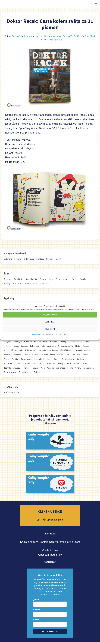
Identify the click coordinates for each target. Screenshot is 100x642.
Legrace (38, 36)
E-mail (36, 619)
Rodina (7, 359)
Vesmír (70, 368)
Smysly (56, 359)
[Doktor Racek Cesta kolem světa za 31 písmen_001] (50, 230)
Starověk (26, 363)
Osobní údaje (50, 550)
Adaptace (8, 279)
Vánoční (50, 368)
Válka (43, 368)
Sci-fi (35, 283)
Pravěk (60, 354)
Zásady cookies (36, 334)
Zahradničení (88, 368)
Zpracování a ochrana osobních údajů (55, 334)
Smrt (49, 359)
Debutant (28, 36)
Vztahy (78, 368)
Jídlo (87, 341)
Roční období (39, 359)
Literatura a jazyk (52, 36)
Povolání (44, 354)
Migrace (86, 346)
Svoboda (76, 363)
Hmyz (45, 341)
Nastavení (50, 329)
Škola (85, 363)
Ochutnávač (29, 259)
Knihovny (7, 346)
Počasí (27, 354)
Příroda (85, 354)
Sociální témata (68, 359)
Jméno (36, 599)
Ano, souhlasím (50, 314)
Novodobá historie (82, 350)
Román (28, 283)
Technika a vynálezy (12, 368)
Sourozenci (8, 363)
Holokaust (54, 341)
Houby (63, 341)
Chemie (72, 341)
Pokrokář (67, 36)
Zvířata (58, 39)
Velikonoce (60, 368)
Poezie (74, 279)
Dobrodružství (31, 279)
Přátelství (76, 354)
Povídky (7, 283)
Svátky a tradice (64, 363)
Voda (6, 350)
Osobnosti (18, 354)
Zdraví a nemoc (10, 372)
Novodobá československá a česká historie (55, 350)
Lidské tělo (34, 346)
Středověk (51, 363)
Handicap (28, 341)
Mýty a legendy (16, 350)
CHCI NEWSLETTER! (50, 632)
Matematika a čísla (65, 346)
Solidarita (80, 359)
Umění (35, 368)
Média (77, 346)
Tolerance (26, 368)
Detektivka (18, 279)
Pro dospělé (18, 283)
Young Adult (44, 283)
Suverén (49, 259)
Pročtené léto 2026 (11, 392)
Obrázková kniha (62, 279)
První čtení (90, 36)
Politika (35, 354)
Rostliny (15, 359)
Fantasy (43, 279)
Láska (16, 346)
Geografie (8, 341)
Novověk (7, 354)
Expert (58, 259)
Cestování (17, 36)
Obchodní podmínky (50, 554)
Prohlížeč (78, 36)
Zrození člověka (25, 372)
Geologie (18, 341)
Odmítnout (50, 321)
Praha (52, 354)
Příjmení (37, 609)
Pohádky (83, 279)
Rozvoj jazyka (46, 39)
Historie (37, 341)
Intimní (80, 341)
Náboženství (30, 350)
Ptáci (67, 354)
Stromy (41, 363)
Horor (51, 279)
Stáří (34, 363)
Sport (17, 363)
